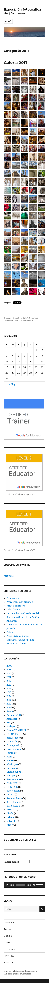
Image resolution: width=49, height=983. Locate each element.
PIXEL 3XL (12, 787)
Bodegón (11, 726)
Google (8, 936)
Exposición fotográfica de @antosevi (22, 11)
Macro (10, 760)
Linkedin (8, 942)
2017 (9, 696)
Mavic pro (12, 764)
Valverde (11, 821)
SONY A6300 (13, 805)
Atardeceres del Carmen (20, 602)
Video (10, 824)
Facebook (9, 922)
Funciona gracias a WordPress (17, 974)
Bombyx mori (14, 598)
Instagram (9, 949)
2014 (9, 688)
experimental (14, 749)
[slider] (40, 884)
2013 (9, 684)
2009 (9, 669)
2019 (9, 703)
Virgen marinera (16, 605)
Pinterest (9, 955)
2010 (9, 673)
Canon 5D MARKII (16, 730)
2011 (24, 318)
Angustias (12, 620)
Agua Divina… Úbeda (18, 636)
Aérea (10, 711)
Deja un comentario (24, 321)
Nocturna (12, 768)
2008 (9, 665)
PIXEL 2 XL (12, 783)
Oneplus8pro (14, 771)
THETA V (11, 809)
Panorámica (13, 779)
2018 (9, 700)
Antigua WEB (33, 318)
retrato (10, 794)
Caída (10, 632)
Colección (8, 321)
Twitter (8, 929)
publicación (13, 790)
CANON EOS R (14, 734)
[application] (24, 885)
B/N (8, 722)
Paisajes (11, 775)
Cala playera (13, 609)
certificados (13, 737)
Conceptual (13, 745)
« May (12, 384)
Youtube (8, 962)
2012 (9, 681)
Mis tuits (9, 575)
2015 (9, 692)
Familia (11, 753)
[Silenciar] (34, 885)
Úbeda (10, 813)
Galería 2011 (15, 62)
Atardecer (12, 718)
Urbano (11, 817)
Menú (8, 21)
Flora (9, 756)
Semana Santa (14, 798)
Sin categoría (14, 802)
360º (9, 707)
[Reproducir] (7, 885)
